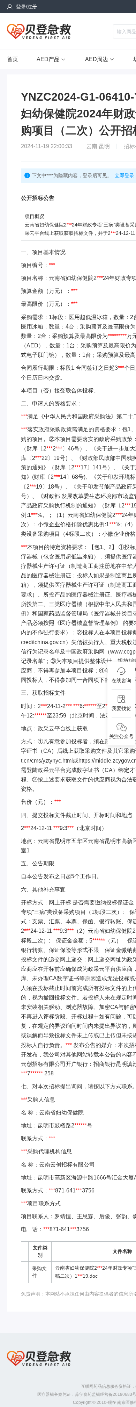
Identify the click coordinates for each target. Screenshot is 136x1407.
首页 (12, 59)
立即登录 (124, 175)
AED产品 (48, 59)
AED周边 (96, 59)
